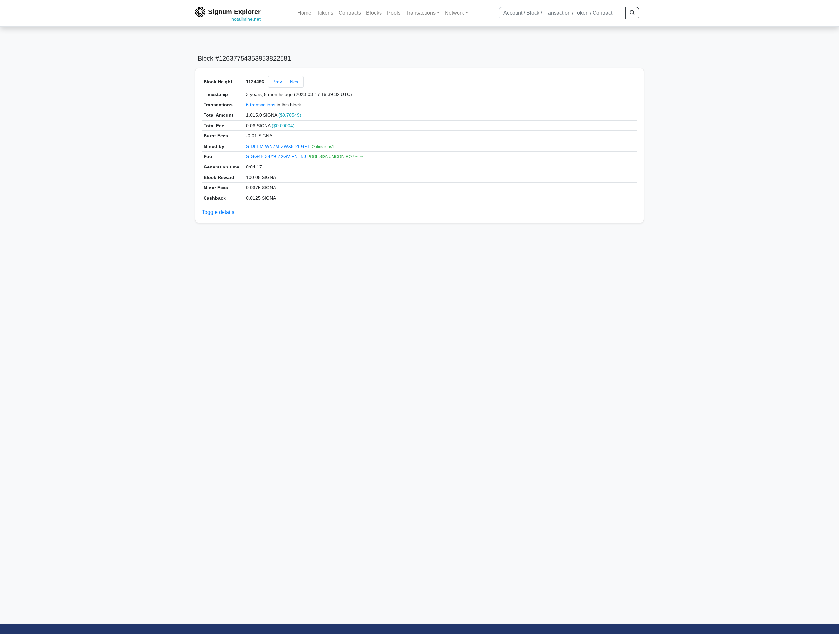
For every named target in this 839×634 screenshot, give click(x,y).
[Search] (632, 13)
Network (454, 13)
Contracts (350, 13)
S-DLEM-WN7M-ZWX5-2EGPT (279, 146)
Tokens (325, 13)
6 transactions (260, 104)
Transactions (421, 13)
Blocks (374, 13)
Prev (277, 81)
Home (304, 13)
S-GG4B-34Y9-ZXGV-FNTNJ (276, 156)
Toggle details (218, 212)
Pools (393, 13)
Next (295, 81)
